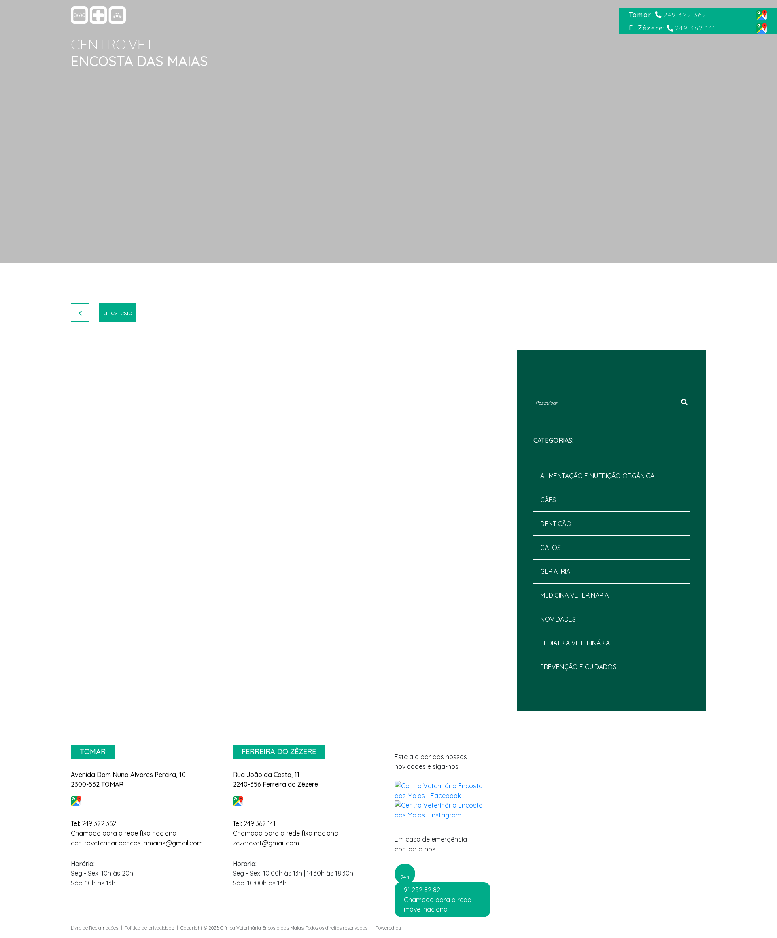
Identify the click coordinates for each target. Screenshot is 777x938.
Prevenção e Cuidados (578, 667)
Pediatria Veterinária (575, 643)
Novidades (558, 619)
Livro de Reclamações (94, 928)
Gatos (550, 547)
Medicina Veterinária (574, 595)
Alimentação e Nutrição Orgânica (597, 476)
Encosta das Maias (139, 61)
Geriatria (555, 571)
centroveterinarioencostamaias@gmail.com (137, 843)
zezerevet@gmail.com (266, 843)
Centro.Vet (112, 44)
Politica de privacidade (149, 928)
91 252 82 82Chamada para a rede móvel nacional (437, 899)
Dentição (555, 524)
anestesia (117, 313)
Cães (548, 500)
